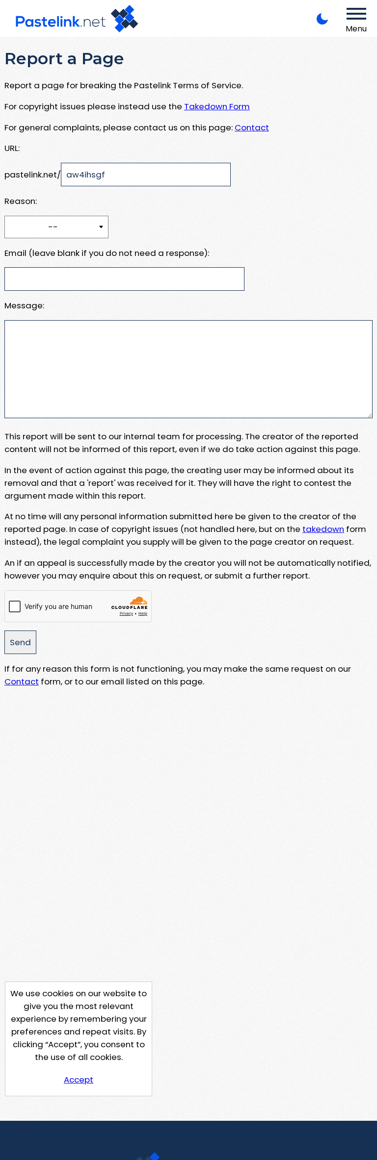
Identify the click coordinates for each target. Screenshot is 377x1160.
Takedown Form (217, 106)
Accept (78, 1079)
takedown (323, 529)
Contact (252, 127)
